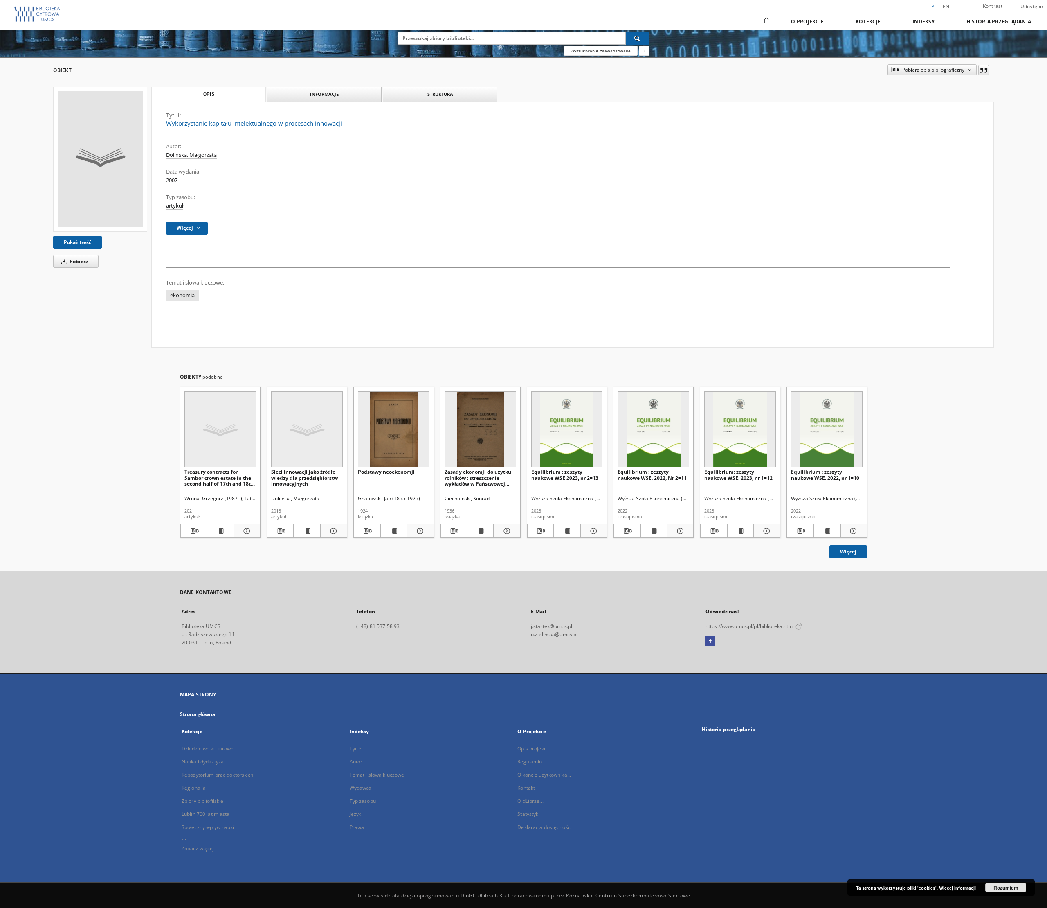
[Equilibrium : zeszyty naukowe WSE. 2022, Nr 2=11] (653, 430)
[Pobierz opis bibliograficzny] (194, 531)
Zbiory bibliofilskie (202, 800)
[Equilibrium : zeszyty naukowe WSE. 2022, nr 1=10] (826, 430)
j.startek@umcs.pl (551, 626)
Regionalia (194, 787)
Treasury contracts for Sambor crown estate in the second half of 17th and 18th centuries (219, 477)
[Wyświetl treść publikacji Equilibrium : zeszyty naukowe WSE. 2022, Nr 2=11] (654, 531)
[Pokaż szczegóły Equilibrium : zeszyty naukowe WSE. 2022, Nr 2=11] (679, 531)
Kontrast (993, 5)
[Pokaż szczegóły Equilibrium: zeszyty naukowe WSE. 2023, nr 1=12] (766, 531)
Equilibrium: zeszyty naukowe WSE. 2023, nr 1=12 (738, 474)
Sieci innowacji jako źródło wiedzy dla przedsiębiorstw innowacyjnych (304, 477)
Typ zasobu (363, 800)
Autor (356, 761)
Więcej (848, 551)
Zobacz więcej (198, 848)
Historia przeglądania (998, 21)
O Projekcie (807, 21)
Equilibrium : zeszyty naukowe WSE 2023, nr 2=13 (564, 474)
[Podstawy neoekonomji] (393, 430)
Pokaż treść (77, 242)
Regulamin (529, 761)
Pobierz (78, 261)
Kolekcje (868, 21)
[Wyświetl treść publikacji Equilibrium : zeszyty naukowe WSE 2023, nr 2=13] (567, 531)
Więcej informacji (957, 888)
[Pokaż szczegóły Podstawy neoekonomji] (419, 531)
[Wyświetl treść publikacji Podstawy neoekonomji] (394, 531)
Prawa (357, 827)
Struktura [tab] (440, 94)
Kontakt (526, 787)
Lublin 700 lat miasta (206, 814)
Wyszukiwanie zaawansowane (601, 51)
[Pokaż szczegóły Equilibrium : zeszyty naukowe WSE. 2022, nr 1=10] (852, 531)
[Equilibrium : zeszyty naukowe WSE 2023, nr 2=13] (567, 430)
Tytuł (355, 748)
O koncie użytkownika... (544, 774)
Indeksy (923, 21)
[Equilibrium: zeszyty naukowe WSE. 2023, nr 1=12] (740, 430)
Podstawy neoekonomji (386, 471)
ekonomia (182, 295)
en (946, 6)
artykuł (174, 205)
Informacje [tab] (324, 94)
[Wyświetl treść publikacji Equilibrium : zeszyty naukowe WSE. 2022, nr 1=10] (827, 531)
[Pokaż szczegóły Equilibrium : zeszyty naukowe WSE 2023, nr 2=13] (592, 531)
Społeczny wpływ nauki (208, 827)
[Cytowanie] (983, 70)
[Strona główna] (766, 21)
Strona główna (198, 714)
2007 (171, 180)
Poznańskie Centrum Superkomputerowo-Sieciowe (628, 895)
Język (356, 814)
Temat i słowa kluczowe (377, 774)
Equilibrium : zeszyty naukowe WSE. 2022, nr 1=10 (825, 474)
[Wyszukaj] (637, 38)
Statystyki (528, 814)
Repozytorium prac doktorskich (217, 774)
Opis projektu (532, 748)
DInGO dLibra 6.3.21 (485, 895)
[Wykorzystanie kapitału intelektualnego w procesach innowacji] (100, 159)
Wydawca (361, 787)
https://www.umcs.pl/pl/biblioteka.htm (749, 626)
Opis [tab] (208, 94)
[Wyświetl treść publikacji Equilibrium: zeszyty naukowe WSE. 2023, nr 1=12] (740, 531)
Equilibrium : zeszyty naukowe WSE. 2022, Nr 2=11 (652, 474)
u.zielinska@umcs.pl (554, 634)
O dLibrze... (530, 800)
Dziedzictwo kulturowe (208, 748)
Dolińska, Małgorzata (191, 154)
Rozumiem (1005, 887)
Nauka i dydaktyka (203, 761)
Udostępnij (1033, 6)
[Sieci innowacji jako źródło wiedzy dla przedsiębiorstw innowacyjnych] (307, 430)
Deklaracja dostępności (544, 827)
